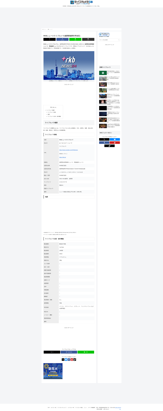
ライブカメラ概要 (50, 110)
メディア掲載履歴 (91, 407)
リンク (85, 407)
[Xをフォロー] (63, 359)
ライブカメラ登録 (79, 407)
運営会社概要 (99, 409)
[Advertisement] (80, 18)
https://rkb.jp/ (62, 157)
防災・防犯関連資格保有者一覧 (102, 407)
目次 (51, 107)
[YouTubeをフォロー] (72, 359)
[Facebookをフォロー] (69, 359)
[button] (88, 39)
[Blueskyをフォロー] (66, 359)
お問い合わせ (106, 409)
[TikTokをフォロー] (74, 359)
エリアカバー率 (71, 407)
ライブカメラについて (62, 407)
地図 (49, 114)
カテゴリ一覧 (53, 407)
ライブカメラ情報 (52, 112)
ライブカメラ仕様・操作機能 (54, 116)
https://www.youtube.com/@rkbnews (68, 150)
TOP (49, 407)
